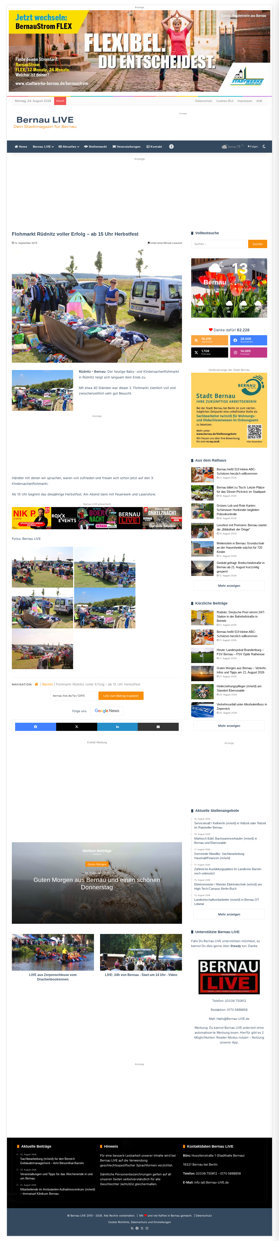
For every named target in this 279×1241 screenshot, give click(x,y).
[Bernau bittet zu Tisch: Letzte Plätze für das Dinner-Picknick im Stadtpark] (202, 493)
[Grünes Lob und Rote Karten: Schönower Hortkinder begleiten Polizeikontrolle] (202, 511)
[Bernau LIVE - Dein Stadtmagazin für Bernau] (45, 122)
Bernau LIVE (42, 146)
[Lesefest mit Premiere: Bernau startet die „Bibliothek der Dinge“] (202, 530)
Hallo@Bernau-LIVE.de (233, 1019)
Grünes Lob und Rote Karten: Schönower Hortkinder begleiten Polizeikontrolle (238, 510)
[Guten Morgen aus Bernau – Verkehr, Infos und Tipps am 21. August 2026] (202, 673)
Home (22, 146)
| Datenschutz (202, 1215)
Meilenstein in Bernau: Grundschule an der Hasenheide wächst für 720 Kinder (240, 547)
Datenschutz (203, 101)
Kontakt (156, 146)
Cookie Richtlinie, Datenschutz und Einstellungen (139, 1222)
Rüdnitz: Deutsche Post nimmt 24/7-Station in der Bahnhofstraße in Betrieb (241, 616)
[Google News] (107, 710)
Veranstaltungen (128, 146)
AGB (259, 101)
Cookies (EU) (224, 101)
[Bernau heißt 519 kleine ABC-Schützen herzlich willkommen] (202, 474)
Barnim (47, 684)
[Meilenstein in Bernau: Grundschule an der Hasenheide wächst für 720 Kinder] (202, 548)
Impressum (245, 101)
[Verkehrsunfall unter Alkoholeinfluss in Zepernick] (202, 709)
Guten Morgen (97, 864)
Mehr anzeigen (229, 586)
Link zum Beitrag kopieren (121, 695)
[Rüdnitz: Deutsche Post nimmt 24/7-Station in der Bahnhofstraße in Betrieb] (202, 617)
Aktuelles (69, 146)
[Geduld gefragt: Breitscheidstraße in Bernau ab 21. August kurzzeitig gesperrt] (202, 568)
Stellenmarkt (97, 146)
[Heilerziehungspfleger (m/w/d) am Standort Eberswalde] (202, 691)
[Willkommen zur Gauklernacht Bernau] (140, 193)
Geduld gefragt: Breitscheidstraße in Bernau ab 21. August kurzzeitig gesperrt (240, 567)
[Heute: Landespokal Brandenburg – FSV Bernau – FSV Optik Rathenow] (202, 655)
